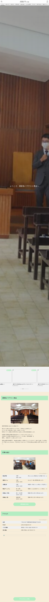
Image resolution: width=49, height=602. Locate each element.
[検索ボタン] (1, 1)
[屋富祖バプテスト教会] (24, 1)
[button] (22, 365)
